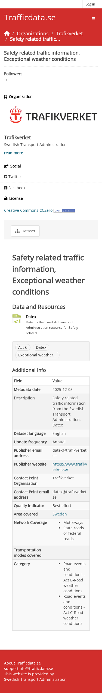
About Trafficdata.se (22, 663)
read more (13, 152)
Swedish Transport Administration (35, 679)
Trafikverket (69, 33)
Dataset (27, 230)
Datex (31, 316)
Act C (22, 347)
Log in (90, 4)
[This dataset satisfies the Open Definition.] (64, 210)
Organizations (33, 33)
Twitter (14, 176)
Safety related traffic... (35, 39)
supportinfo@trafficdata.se (28, 668)
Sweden (59, 514)
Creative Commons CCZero (28, 210)
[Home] (7, 33)
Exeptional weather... (37, 354)
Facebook (16, 187)
